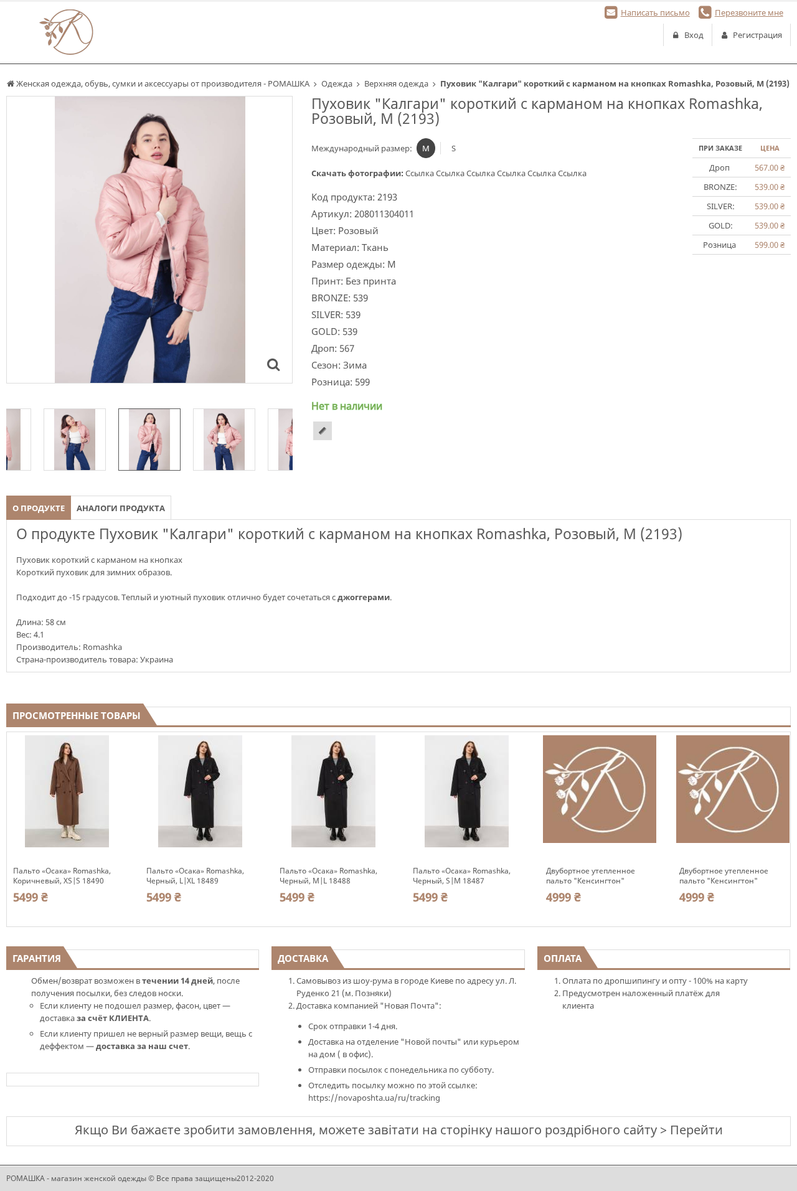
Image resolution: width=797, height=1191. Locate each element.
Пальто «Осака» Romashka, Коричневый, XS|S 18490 (62, 876)
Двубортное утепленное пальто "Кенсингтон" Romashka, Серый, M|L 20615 (732, 876)
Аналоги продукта (121, 508)
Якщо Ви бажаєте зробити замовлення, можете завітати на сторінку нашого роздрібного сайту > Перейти (399, 1129)
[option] (149, 240)
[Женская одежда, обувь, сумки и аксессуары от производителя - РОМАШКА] (66, 32)
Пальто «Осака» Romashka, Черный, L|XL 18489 (195, 876)
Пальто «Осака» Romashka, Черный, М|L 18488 (328, 876)
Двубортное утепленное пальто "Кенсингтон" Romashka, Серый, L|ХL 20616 (599, 876)
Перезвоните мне (749, 12)
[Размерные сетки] (322, 430)
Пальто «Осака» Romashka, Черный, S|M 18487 (462, 876)
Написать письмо (655, 12)
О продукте (38, 508)
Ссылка (420, 173)
